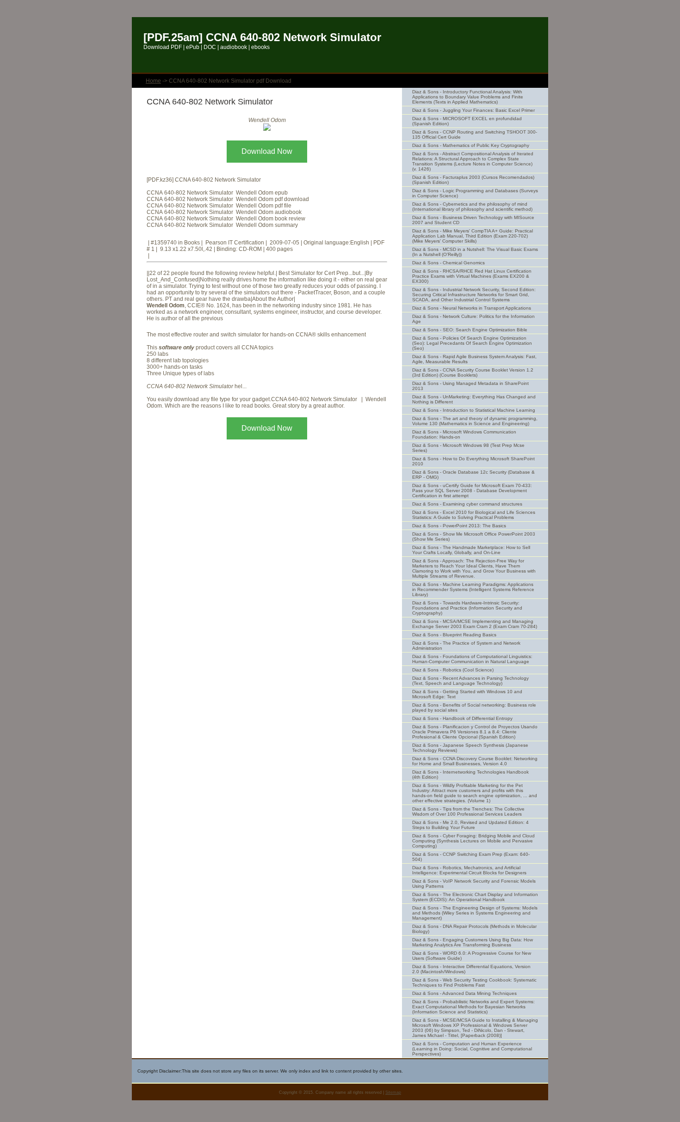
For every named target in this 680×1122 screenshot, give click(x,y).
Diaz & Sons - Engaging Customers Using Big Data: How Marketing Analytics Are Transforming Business (472, 942)
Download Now (266, 151)
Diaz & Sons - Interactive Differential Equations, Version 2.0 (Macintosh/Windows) (471, 969)
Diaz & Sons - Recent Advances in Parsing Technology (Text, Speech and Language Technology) (470, 681)
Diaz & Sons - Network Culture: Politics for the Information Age (473, 319)
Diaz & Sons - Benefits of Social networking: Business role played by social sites (474, 707)
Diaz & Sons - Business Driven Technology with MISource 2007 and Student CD (473, 220)
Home (153, 81)
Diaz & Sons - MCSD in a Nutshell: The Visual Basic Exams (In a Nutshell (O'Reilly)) (475, 252)
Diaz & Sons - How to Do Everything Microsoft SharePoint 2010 (473, 461)
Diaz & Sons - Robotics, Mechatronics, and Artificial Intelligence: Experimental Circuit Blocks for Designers (469, 870)
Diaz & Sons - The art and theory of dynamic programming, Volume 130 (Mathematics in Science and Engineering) (475, 421)
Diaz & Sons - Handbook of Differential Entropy (462, 718)
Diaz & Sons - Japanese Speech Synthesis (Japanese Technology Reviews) (470, 748)
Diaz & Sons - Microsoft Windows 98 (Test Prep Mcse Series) (468, 448)
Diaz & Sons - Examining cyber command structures (467, 503)
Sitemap (393, 1092)
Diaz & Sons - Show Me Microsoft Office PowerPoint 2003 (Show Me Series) (473, 536)
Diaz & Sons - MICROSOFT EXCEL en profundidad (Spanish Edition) (467, 121)
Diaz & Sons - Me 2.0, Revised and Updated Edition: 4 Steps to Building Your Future (470, 825)
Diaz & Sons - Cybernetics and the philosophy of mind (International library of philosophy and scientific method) (472, 206)
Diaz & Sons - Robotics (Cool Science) (453, 669)
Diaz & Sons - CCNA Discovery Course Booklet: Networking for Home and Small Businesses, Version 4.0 (475, 761)
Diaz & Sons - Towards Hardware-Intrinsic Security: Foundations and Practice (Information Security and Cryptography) (467, 608)
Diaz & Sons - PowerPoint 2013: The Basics (459, 525)
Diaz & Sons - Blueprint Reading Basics (454, 634)
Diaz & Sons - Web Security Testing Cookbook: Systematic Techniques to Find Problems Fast (474, 982)
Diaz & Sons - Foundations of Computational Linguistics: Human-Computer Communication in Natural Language (472, 659)
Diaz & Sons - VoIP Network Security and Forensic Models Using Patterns (474, 883)
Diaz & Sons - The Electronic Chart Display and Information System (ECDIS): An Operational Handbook (475, 897)
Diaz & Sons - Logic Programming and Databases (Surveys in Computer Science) (475, 193)
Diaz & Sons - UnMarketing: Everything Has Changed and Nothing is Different (474, 399)
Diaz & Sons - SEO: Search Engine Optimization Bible (469, 329)
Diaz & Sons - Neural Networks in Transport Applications (471, 308)
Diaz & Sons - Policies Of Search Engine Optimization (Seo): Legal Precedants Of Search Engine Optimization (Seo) (472, 343)
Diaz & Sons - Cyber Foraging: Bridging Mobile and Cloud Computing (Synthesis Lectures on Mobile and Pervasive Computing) (473, 840)
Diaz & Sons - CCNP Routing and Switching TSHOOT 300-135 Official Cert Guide (474, 134)
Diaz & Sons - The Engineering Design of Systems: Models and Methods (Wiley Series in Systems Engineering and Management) (475, 913)
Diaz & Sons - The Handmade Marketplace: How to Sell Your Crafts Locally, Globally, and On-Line (471, 550)
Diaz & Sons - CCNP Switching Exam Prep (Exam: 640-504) (471, 857)
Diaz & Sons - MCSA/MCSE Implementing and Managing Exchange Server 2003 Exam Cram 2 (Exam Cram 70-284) (474, 624)
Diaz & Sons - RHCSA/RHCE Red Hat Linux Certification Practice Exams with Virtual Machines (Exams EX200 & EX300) (472, 276)
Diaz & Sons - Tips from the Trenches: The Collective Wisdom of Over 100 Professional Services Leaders (468, 811)
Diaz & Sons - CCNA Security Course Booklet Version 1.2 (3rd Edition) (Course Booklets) (472, 372)
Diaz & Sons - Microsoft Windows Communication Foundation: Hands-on (464, 434)
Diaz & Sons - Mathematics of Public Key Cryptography (470, 145)
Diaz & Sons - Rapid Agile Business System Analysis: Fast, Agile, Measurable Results (474, 359)
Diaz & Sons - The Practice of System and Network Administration (466, 645)
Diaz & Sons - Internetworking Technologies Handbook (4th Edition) (470, 774)
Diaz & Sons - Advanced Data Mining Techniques (464, 993)
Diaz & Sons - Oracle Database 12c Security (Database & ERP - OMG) (473, 475)
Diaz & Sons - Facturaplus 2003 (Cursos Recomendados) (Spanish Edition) (473, 180)
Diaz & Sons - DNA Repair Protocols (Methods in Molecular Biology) (474, 929)
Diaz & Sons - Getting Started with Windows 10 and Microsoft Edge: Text (467, 694)
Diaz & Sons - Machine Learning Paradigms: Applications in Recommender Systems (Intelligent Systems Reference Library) (473, 589)
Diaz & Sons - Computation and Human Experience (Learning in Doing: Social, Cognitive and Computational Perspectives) (472, 1048)
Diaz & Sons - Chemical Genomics (448, 262)
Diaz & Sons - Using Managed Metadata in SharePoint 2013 (470, 386)
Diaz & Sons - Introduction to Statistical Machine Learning (473, 410)
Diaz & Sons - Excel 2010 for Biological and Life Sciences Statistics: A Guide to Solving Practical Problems (473, 515)
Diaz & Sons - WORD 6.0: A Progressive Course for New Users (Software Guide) (471, 956)
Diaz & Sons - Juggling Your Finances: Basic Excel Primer (473, 110)
